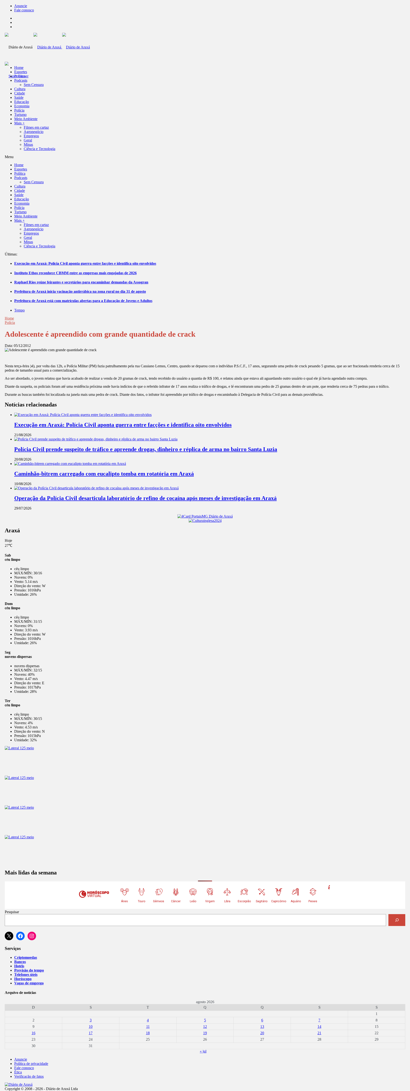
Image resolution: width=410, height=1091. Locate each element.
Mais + (19, 123)
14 (319, 1027)
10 (91, 1027)
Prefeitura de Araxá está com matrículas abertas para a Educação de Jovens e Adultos (83, 301)
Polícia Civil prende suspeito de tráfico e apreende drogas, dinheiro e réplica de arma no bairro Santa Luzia (145, 449)
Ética (18, 1072)
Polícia (19, 110)
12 (205, 1027)
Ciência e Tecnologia (39, 149)
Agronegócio (33, 132)
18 (148, 1033)
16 (33, 1033)
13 (262, 1027)
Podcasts (20, 80)
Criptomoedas (25, 957)
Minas (28, 144)
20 (262, 1033)
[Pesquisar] (396, 920)
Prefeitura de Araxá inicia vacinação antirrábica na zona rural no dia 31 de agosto (80, 291)
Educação (21, 102)
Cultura (19, 89)
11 (148, 1027)
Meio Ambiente (25, 119)
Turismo (20, 115)
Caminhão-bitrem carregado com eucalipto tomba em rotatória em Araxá (104, 474)
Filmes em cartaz (36, 127)
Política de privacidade (31, 1064)
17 (91, 1033)
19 (205, 1033)
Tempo (19, 310)
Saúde (18, 97)
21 (319, 1033)
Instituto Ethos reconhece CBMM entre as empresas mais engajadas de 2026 (75, 273)
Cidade (19, 93)
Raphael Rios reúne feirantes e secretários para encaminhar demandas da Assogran (81, 282)
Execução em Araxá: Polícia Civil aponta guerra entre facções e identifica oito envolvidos (85, 263)
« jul (203, 1051)
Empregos (31, 136)
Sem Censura (34, 85)
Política (19, 76)
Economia (21, 106)
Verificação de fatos (29, 1076)
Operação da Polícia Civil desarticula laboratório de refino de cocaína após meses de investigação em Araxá (145, 498)
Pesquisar (12, 912)
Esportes (20, 72)
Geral (28, 140)
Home (9, 318)
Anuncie (20, 6)
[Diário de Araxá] (61, 47)
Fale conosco (24, 10)
